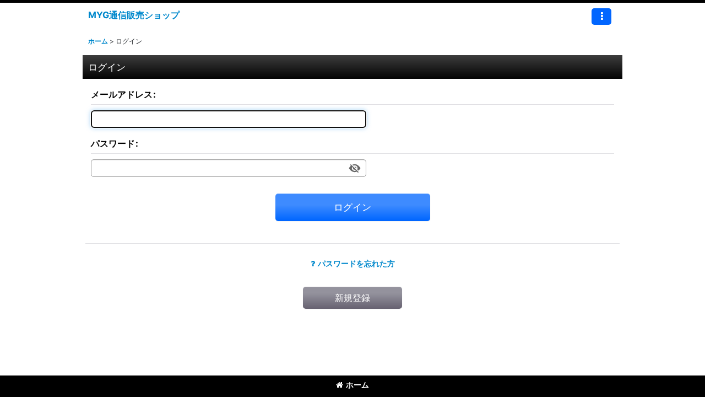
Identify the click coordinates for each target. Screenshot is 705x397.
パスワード (113, 143)
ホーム (357, 384)
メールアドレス (122, 94)
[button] (601, 16)
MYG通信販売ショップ (134, 14)
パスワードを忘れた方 (356, 263)
